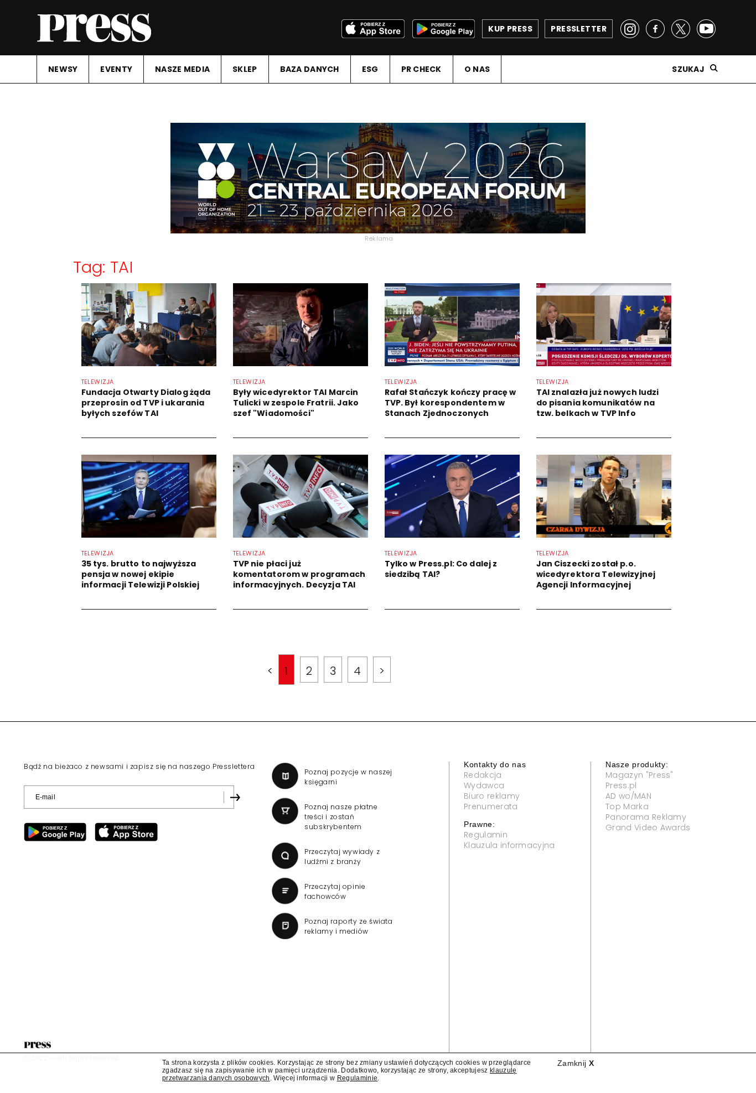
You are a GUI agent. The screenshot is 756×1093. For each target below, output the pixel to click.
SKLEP (244, 69)
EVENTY (116, 69)
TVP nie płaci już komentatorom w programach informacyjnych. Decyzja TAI (299, 574)
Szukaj (688, 69)
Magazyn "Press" (639, 774)
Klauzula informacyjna (509, 845)
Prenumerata (491, 806)
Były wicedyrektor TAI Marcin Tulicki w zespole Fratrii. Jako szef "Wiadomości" (296, 403)
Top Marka (627, 806)
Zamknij (575, 1063)
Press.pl (621, 785)
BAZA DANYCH (309, 69)
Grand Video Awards (648, 827)
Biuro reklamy (492, 795)
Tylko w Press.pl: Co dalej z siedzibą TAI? (441, 569)
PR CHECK (421, 69)
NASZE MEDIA (182, 69)
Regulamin (486, 834)
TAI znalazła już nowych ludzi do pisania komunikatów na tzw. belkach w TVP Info (597, 403)
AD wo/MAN (628, 795)
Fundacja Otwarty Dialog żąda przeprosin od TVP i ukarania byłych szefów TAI (146, 403)
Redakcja (483, 774)
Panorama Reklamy (645, 817)
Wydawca (484, 785)
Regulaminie (357, 1078)
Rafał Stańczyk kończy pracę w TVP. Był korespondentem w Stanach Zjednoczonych (450, 403)
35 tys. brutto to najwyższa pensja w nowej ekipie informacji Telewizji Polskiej (140, 574)
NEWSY (62, 69)
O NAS (477, 69)
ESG (370, 69)
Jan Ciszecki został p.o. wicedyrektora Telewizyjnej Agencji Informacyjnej (596, 574)
